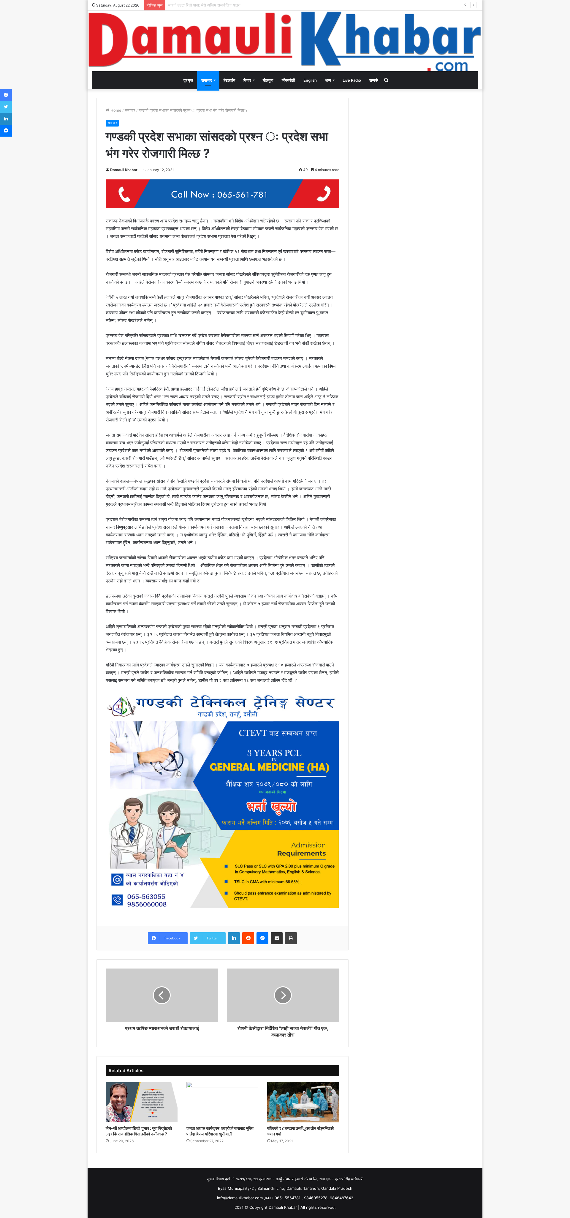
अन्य (328, 80)
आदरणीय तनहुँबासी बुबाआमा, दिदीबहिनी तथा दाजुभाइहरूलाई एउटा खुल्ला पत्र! (222, 5)
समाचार (206, 80)
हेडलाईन (229, 80)
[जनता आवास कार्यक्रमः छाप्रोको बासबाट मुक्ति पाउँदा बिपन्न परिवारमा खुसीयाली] (222, 1102)
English (310, 80)
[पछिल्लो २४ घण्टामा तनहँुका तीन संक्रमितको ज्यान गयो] (303, 1102)
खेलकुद (268, 80)
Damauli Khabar (123, 170)
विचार (247, 80)
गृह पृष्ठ (188, 80)
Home (115, 110)
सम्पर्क (373, 80)
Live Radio (352, 80)
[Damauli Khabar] (285, 41)
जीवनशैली (288, 80)
